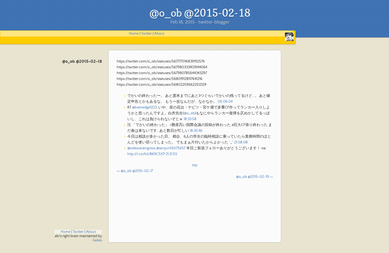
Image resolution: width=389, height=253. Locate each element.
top (194, 165)
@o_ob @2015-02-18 (82, 61)
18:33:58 (190, 119)
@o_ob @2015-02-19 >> (254, 177)
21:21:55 (171, 154)
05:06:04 (225, 102)
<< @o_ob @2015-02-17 (135, 171)
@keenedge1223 (144, 107)
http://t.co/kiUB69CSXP (146, 154)
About (159, 33)
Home (134, 33)
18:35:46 (196, 131)
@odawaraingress (141, 148)
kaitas (97, 240)
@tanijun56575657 (171, 148)
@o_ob (189, 113)
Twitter (146, 33)
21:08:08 (241, 142)
